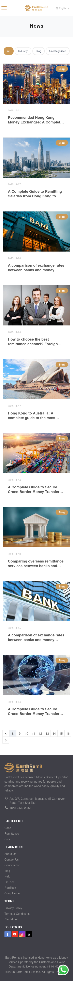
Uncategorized (57, 51)
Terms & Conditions (17, 914)
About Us (10, 854)
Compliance (12, 893)
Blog (38, 51)
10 (26, 733)
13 (47, 733)
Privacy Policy (13, 908)
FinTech (9, 882)
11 (33, 733)
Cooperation (12, 865)
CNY (7, 839)
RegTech (10, 888)
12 (40, 733)
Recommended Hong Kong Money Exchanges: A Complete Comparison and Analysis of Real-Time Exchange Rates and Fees (35, 119)
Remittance (11, 833)
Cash (7, 828)
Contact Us (11, 859)
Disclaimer (11, 919)
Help (7, 876)
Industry (23, 51)
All (8, 51)
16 (68, 733)
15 (61, 733)
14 (54, 733)
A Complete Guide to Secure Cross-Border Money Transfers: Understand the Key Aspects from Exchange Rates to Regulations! (35, 489)
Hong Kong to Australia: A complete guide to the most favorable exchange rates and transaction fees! (33, 415)
